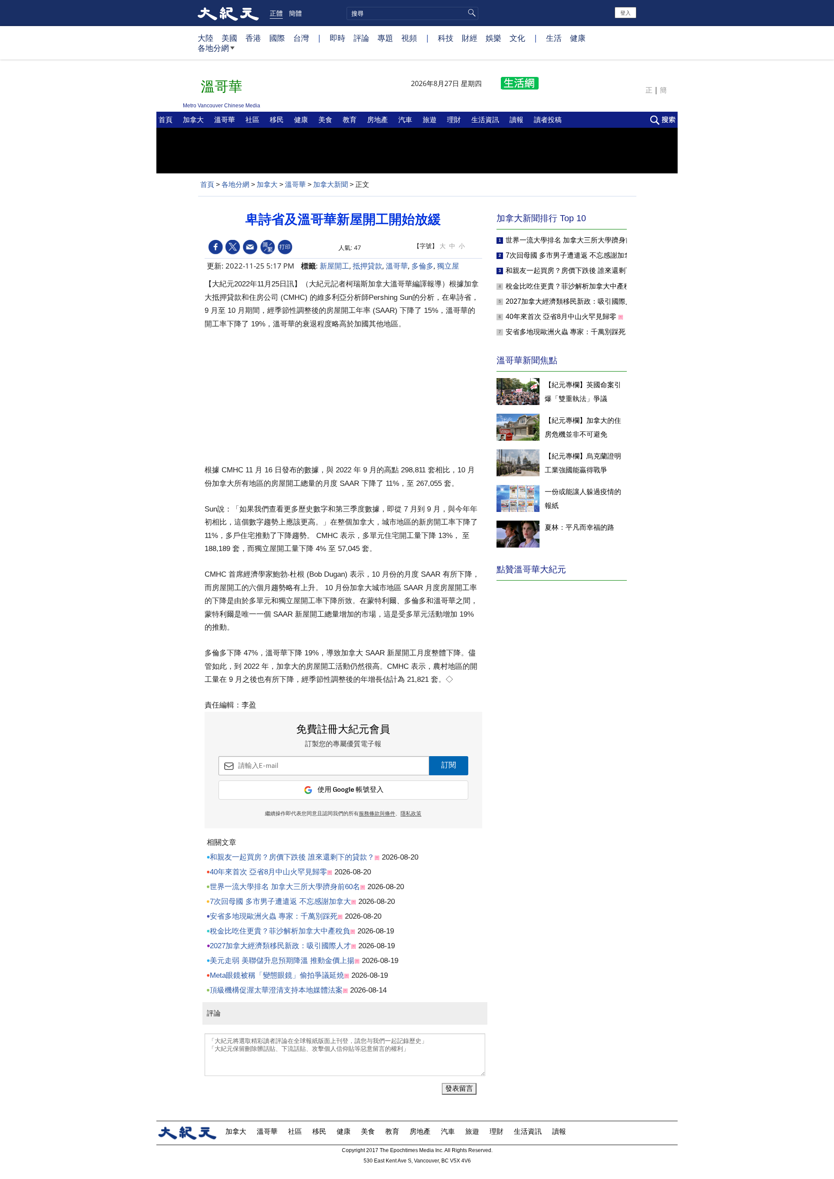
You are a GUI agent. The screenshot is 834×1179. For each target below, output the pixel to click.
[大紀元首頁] (228, 13)
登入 (625, 12)
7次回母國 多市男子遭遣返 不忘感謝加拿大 (280, 901)
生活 (554, 38)
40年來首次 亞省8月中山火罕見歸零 (268, 872)
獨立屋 (448, 266)
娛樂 (493, 38)
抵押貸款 (367, 266)
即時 (337, 38)
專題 (385, 38)
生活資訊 (486, 119)
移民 (277, 119)
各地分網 (213, 48)
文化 (517, 38)
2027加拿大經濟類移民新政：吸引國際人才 (280, 946)
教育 (350, 119)
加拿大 (194, 119)
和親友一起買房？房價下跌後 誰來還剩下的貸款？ (292, 857)
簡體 (295, 13)
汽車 (406, 119)
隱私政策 (410, 814)
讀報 (517, 119)
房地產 (378, 119)
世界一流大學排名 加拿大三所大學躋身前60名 (285, 887)
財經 (469, 38)
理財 (455, 119)
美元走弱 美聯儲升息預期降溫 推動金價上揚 (282, 960)
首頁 (166, 119)
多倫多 (422, 266)
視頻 (409, 38)
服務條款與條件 (377, 814)
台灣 (301, 38)
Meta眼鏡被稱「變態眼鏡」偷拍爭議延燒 (277, 975)
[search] (412, 13)
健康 (578, 38)
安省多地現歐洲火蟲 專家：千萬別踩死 (274, 916)
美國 (229, 38)
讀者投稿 (548, 119)
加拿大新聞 (330, 184)
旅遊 (430, 119)
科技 (445, 38)
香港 (253, 38)
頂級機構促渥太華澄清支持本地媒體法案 (276, 990)
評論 (361, 38)
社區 (253, 119)
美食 (326, 119)
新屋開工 (334, 266)
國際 (277, 38)
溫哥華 (225, 119)
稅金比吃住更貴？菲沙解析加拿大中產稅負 (280, 931)
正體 (276, 13)
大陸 (205, 38)
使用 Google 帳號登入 (351, 790)
